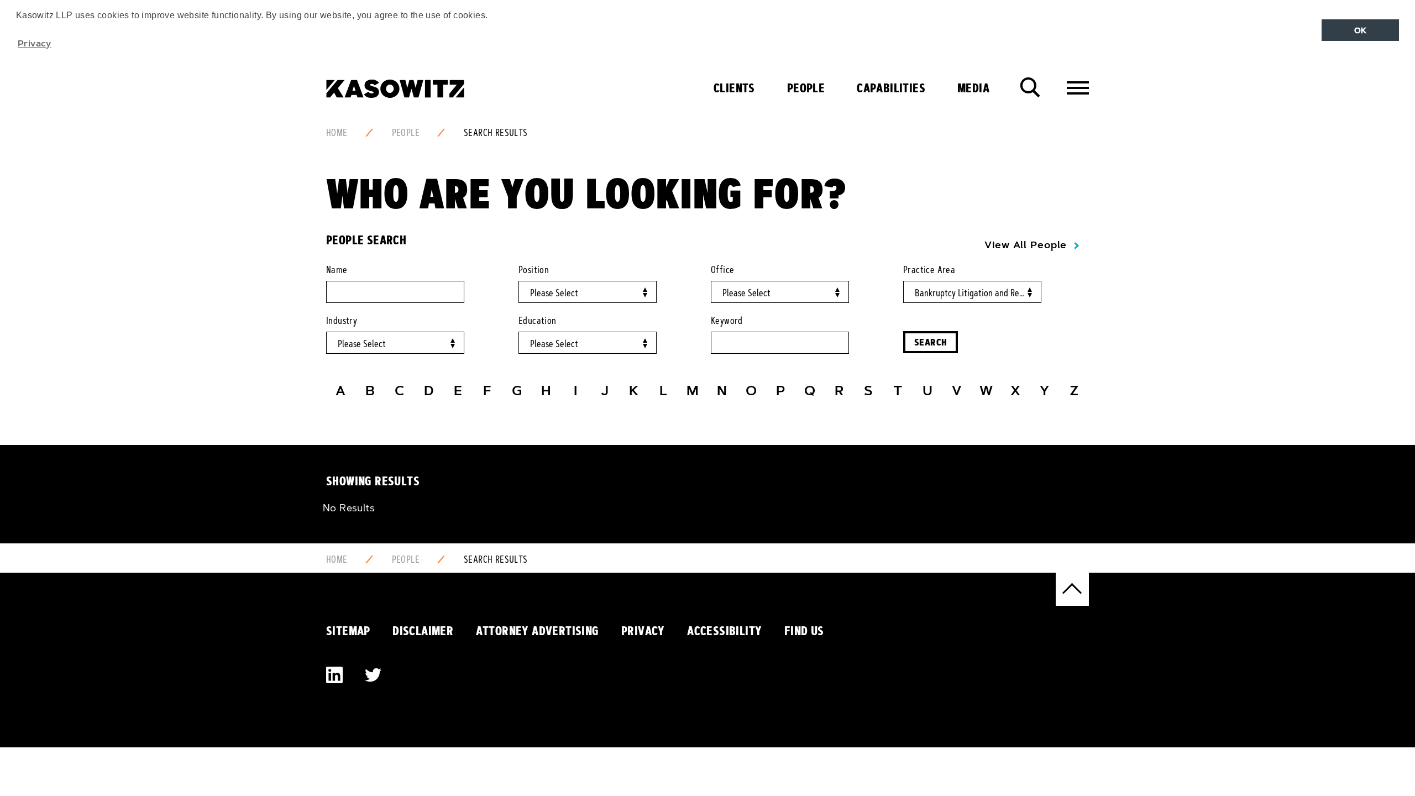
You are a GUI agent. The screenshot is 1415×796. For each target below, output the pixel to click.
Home (337, 133)
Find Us (804, 630)
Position (533, 270)
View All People (1025, 245)
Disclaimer (422, 630)
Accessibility (724, 630)
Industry (341, 321)
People (806, 88)
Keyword (727, 321)
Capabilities (891, 88)
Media (973, 88)
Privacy (643, 630)
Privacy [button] (34, 43)
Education (537, 321)
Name (337, 270)
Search (930, 342)
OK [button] (1360, 30)
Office (722, 270)
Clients (734, 88)
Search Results (496, 133)
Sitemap (348, 630)
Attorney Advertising (537, 630)
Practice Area (929, 270)
